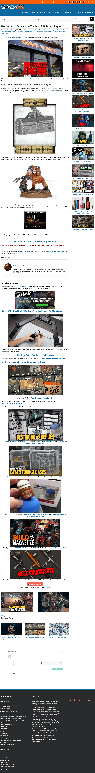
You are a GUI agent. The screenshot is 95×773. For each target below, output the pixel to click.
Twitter (84, 2)
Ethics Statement (4, 733)
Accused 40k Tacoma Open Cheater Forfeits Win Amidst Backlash (55, 615)
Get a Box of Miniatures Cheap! (82, 57)
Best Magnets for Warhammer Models (56, 548)
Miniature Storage (57, 19)
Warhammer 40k (23, 2)
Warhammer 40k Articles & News (34, 31)
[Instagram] (84, 700)
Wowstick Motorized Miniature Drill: (14, 441)
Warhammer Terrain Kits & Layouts (83, 230)
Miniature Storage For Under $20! (82, 178)
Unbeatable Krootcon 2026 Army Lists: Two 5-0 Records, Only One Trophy (10, 637)
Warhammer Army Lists (5, 705)
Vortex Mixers (67, 19)
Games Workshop (49, 30)
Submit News (3, 756)
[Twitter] (79, 700)
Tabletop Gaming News (17, 31)
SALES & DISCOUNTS (68, 12)
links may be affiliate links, (18, 286)
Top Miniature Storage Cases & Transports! (54, 477)
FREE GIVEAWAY (89, 12)
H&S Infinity (18, 580)
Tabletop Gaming (6, 31)
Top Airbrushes (30, 19)
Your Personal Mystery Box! (43, 398)
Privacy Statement (4, 728)
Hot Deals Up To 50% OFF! (83, 145)
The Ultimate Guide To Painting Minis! (82, 93)
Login (61, 651)
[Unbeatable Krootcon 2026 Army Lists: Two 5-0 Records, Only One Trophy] (11, 624)
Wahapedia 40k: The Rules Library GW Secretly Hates (43, 737)
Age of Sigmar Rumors (37, 30)
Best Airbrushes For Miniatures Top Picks (55, 580)
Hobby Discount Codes (7, 19)
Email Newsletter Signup (5, 757)
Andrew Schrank (7, 30)
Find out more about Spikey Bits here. (43, 735)
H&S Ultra (31, 580)
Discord (76, 2)
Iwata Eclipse (7, 580)
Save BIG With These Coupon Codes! (83, 129)
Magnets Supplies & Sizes (43, 19)
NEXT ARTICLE (65, 609)
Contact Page (3, 754)
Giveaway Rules (3, 730)
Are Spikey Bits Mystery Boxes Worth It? (9, 746)
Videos (56, 2)
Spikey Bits (4, 37)
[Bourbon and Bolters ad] (35, 211)
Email (72, 2)
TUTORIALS (80, 12)
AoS (31, 2)
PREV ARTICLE (5, 609)
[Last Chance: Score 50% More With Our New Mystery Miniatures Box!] (35, 624)
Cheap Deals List (20, 19)
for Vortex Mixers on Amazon (38, 514)
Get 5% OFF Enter (20, 548)
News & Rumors (6, 2)
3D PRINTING (56, 12)
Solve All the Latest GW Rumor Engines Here (35, 241)
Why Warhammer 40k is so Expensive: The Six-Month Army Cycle (57, 637)
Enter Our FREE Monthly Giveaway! (82, 162)
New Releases (37, 2)
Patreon (68, 2)
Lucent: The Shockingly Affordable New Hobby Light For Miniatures (32, 311)
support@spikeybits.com (7, 769)
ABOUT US (25, 12)
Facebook (80, 2)
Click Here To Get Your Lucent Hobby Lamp (35, 355)
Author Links (3, 742)
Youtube (93, 2)
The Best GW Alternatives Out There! (83, 194)
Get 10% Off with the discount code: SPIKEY (53, 358)
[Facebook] (4, 276)
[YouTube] (89, 700)
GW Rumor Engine (60, 30)
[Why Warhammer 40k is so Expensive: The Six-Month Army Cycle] (59, 624)
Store (14, 2)
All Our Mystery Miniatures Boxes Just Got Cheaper (24, 362)
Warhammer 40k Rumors (51, 31)
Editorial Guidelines (4, 737)
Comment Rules (3, 726)
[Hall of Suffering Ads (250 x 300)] (83, 60)
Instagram (89, 2)
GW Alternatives (47, 2)
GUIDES (32, 12)
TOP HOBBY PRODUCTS (43, 12)
